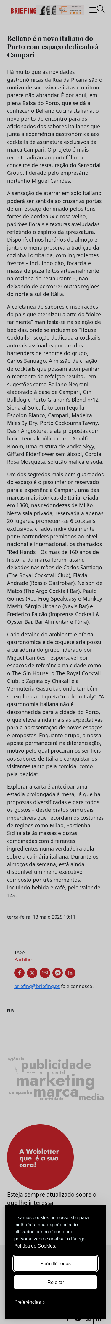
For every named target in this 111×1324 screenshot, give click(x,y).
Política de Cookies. (35, 1245)
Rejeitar (55, 1282)
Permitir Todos (55, 1263)
